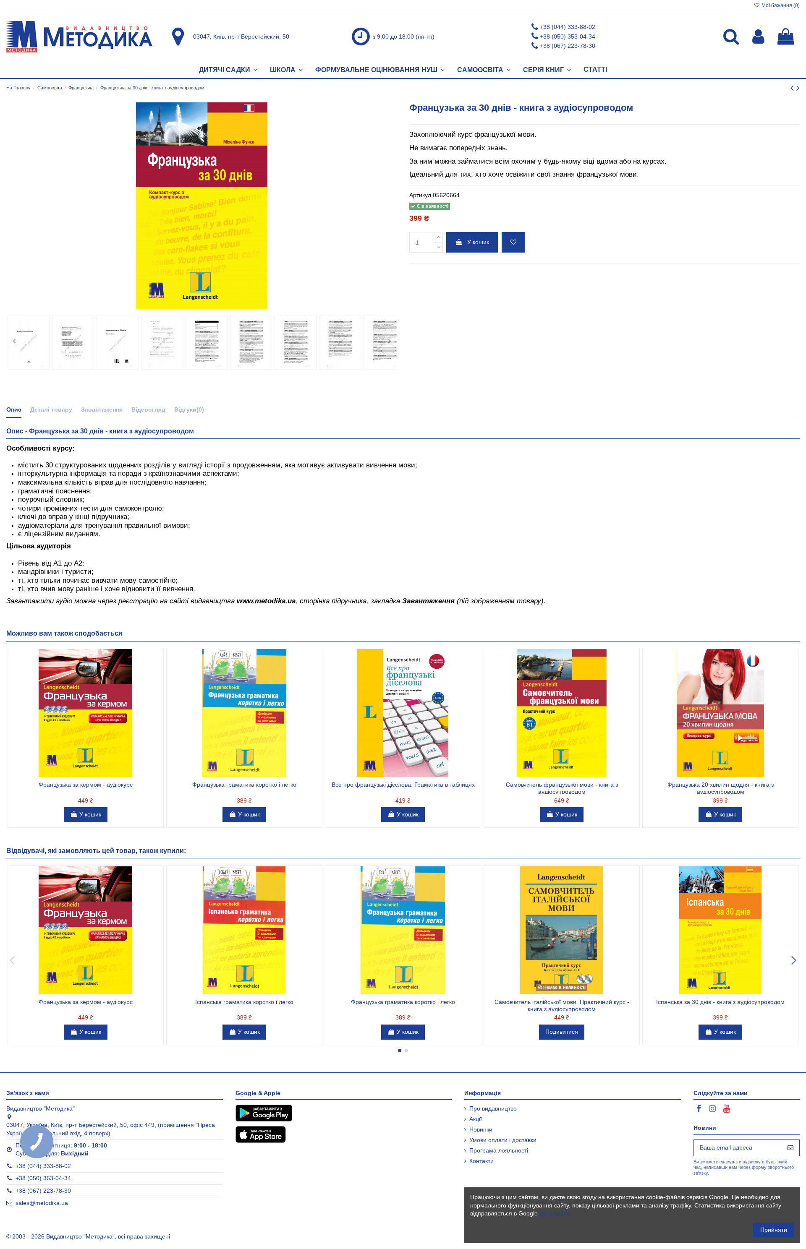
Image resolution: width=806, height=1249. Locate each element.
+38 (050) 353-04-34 (567, 36)
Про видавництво (493, 1108)
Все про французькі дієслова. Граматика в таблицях (403, 784)
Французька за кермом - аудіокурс (86, 784)
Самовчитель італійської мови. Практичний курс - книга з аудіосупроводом (562, 1005)
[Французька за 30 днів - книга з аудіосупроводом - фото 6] (251, 343)
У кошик (478, 242)
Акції (475, 1119)
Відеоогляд (148, 409)
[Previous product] (793, 88)
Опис (13, 409)
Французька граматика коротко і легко (244, 784)
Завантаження (102, 409)
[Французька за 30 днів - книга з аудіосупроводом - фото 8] (340, 343)
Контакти (481, 1161)
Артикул (420, 195)
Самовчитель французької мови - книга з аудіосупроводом (562, 788)
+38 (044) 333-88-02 (567, 26)
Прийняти (773, 1229)
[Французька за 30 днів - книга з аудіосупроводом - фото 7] (295, 343)
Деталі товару (51, 409)
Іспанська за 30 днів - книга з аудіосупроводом (720, 1002)
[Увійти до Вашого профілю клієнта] (758, 36)
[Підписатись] (790, 1148)
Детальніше (555, 1213)
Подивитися (561, 1031)
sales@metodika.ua (42, 1202)
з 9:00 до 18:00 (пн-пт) (403, 36)
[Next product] (798, 88)
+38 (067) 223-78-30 (567, 45)
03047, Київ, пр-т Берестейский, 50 (241, 36)
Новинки (480, 1129)
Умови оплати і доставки (502, 1140)
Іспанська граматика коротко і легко (244, 1002)
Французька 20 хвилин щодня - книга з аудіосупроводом (720, 788)
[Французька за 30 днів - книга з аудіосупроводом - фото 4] (162, 343)
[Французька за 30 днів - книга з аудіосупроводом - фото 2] (73, 343)
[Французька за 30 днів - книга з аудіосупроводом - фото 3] (117, 343)
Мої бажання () (780, 5)
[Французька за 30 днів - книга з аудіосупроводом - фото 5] (206, 343)
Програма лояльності (498, 1150)
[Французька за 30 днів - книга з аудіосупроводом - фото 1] (28, 343)
